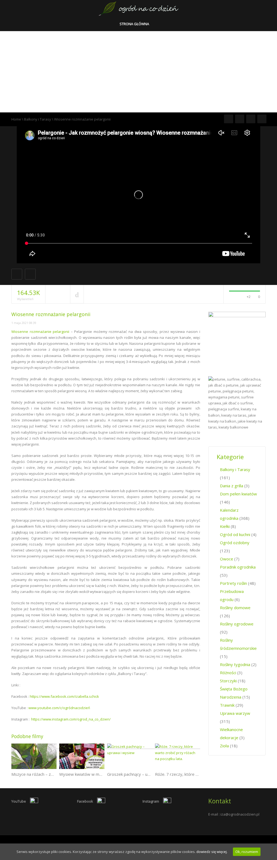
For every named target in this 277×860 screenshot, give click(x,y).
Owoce (226, 559)
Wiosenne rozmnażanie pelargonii (40, 331)
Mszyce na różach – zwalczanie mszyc (46, 774)
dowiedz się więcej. (211, 851)
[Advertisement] (138, 72)
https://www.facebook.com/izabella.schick (64, 696)
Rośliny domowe (235, 607)
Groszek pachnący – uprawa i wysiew (141, 774)
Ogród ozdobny (234, 542)
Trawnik (227, 705)
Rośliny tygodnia (235, 664)
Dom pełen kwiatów (238, 493)
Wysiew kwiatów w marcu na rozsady (94, 774)
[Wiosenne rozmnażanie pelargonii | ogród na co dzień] (139, 8)
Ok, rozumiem (246, 851)
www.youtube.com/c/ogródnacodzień (59, 707)
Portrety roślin (233, 583)
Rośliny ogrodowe (236, 624)
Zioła (224, 745)
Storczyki (228, 680)
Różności (228, 672)
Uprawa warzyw (235, 713)
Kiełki (225, 526)
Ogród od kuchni (235, 534)
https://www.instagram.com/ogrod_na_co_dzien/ (71, 719)
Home (16, 119)
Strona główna (135, 23)
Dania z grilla (231, 485)
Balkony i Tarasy (37, 119)
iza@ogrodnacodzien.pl (239, 814)
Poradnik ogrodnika (238, 567)
